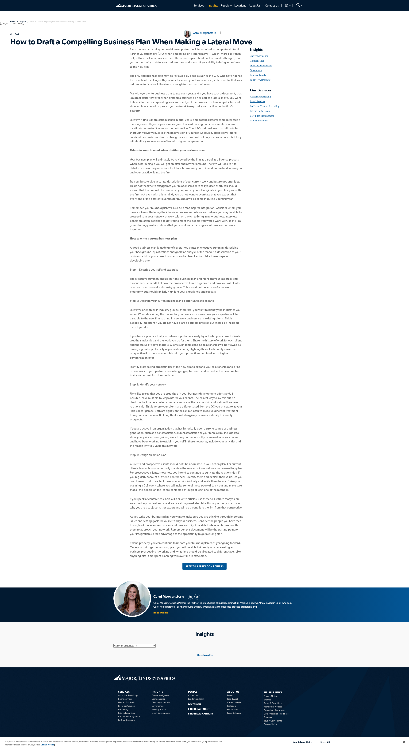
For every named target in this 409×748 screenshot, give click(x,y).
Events (230, 695)
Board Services (257, 101)
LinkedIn (190, 596)
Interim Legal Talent (260, 111)
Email (197, 596)
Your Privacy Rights (273, 720)
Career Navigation (259, 56)
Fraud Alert (232, 699)
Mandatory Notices (273, 706)
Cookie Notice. (48, 745)
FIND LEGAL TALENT (199, 709)
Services (198, 5)
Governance (256, 70)
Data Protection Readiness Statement (276, 715)
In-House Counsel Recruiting (264, 106)
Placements (232, 709)
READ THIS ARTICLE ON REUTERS (204, 566)
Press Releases (234, 713)
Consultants (194, 695)
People (225, 5)
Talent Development (260, 80)
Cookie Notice (270, 724)
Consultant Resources (274, 710)
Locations (240, 5)
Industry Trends (258, 75)
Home (136, 4)
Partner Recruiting (259, 120)
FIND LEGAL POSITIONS (200, 713)
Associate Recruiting (260, 96)
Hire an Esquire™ (126, 702)
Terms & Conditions (273, 703)
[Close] (403, 742)
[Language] (285, 6)
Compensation (257, 60)
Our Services (260, 90)
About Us (254, 5)
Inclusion (231, 706)
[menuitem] (199, 6)
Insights (213, 5)
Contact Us (272, 5)
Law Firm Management (262, 115)
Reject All (325, 742)
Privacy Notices (271, 696)
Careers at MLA (234, 702)
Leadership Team (196, 699)
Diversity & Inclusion (261, 65)
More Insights (204, 655)
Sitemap (267, 699)
